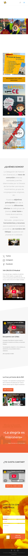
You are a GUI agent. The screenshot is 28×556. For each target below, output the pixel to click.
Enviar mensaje (18, 536)
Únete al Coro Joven (14, 486)
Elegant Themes (13, 552)
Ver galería (8, 389)
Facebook (9, 264)
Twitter (8, 256)
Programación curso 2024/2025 (14, 79)
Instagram (9, 260)
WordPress (14, 554)
